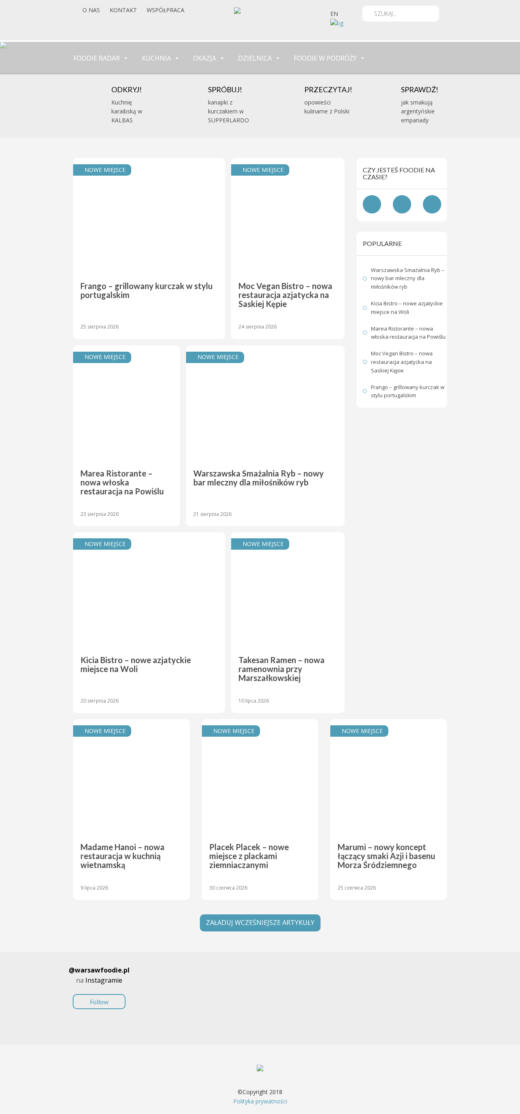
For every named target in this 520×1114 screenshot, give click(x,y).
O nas (91, 10)
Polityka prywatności (260, 1101)
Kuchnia (156, 58)
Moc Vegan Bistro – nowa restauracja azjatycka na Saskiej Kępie (402, 362)
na (99, 985)
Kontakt (123, 10)
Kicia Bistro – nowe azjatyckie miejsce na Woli (407, 307)
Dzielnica (255, 58)
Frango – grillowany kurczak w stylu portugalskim (407, 391)
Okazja (204, 58)
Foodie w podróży (325, 58)
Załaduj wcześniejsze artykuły (260, 922)
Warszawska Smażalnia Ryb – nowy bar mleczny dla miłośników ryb (407, 278)
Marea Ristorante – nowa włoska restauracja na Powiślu (408, 333)
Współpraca (165, 10)
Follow (99, 1001)
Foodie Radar (97, 58)
